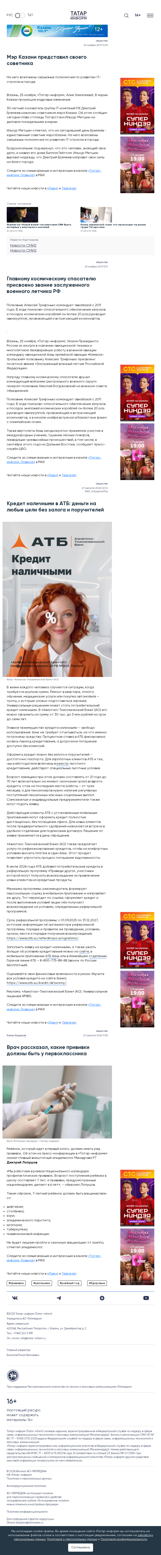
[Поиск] (126, 15)
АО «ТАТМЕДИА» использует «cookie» (30, 1493)
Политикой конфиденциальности (124, 1539)
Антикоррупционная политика (26, 1486)
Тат (30, 15)
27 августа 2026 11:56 (95, 1035)
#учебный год (69, 1283)
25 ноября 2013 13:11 (96, 266)
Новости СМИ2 (23, 245)
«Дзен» (52, 188)
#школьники (41, 1283)
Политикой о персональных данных (72, 1539)
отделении (97, 956)
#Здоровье (97, 1283)
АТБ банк (52, 956)
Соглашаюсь (80, 1547)
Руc (10, 15)
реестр (63, 763)
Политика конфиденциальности (27, 1512)
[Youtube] (146, 1298)
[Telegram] (59, 1298)
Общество (102, 41)
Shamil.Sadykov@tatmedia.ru (25, 1522)
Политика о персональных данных (29, 1478)
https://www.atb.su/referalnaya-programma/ (42, 938)
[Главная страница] (79, 15)
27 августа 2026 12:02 (95, 488)
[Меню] (150, 15)
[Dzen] (102, 1298)
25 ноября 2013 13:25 (96, 45)
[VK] (15, 1298)
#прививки (16, 1283)
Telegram (69, 188)
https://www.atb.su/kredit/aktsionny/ (36, 983)
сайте (84, 951)
